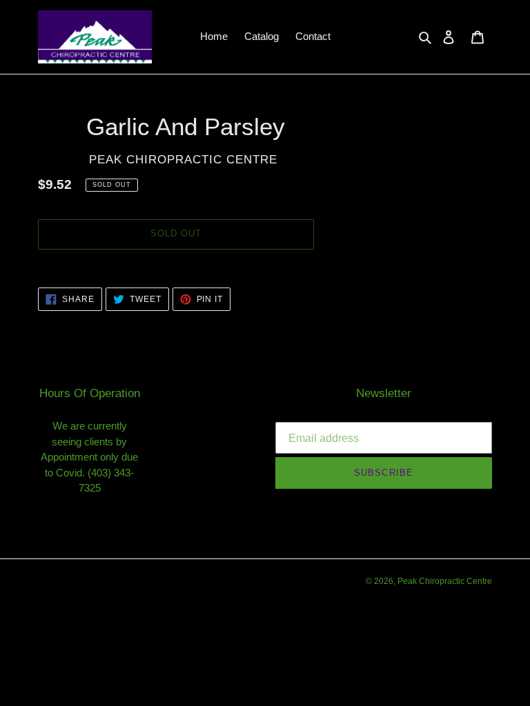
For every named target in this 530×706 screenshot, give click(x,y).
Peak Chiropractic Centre (445, 581)
